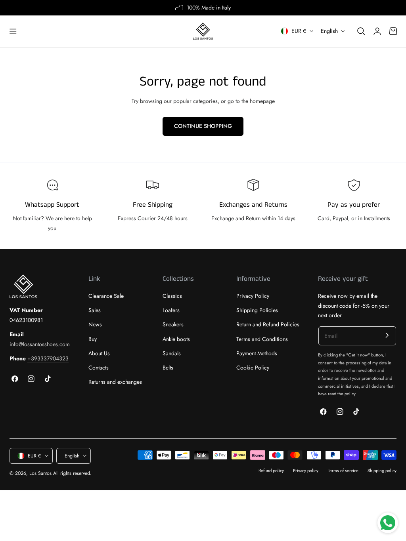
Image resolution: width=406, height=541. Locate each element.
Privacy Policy (252, 296)
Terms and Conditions (262, 339)
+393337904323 (48, 358)
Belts (168, 367)
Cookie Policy (252, 367)
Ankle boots (176, 339)
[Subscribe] (387, 335)
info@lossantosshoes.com (40, 344)
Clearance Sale (106, 296)
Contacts (98, 367)
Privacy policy (305, 470)
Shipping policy (382, 470)
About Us (99, 353)
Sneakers (173, 325)
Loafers (171, 310)
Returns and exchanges (115, 382)
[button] (13, 31)
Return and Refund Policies (267, 325)
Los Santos (40, 473)
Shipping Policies (257, 310)
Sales (94, 310)
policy (350, 394)
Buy (92, 339)
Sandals (172, 353)
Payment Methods (256, 353)
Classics (172, 296)
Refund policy (271, 470)
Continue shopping (203, 126)
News (95, 325)
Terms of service (343, 470)
